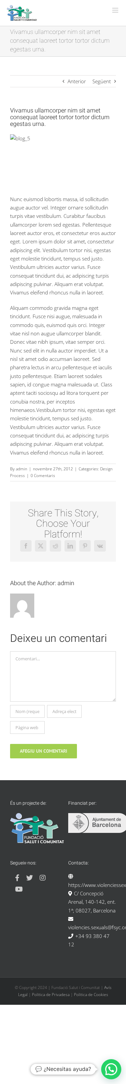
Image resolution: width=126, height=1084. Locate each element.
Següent (101, 81)
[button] (111, 1069)
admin (21, 469)
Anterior (77, 81)
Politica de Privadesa (51, 994)
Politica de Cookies (91, 994)
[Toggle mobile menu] (115, 10)
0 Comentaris (43, 475)
